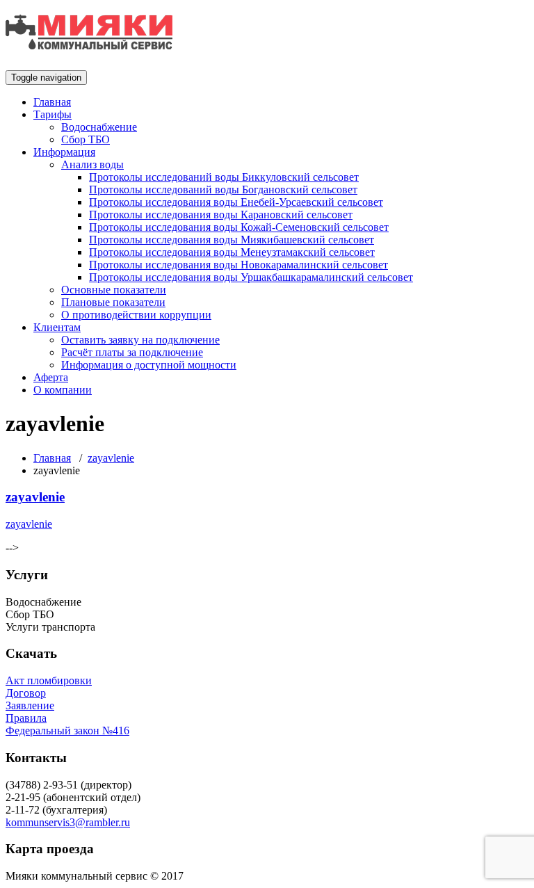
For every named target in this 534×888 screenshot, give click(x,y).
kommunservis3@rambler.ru (68, 822)
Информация (64, 152)
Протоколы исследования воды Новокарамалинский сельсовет (238, 265)
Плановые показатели (113, 302)
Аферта (50, 377)
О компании (62, 390)
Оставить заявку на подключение (140, 340)
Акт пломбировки (49, 680)
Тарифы (52, 114)
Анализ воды (92, 164)
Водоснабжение (99, 127)
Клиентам (57, 327)
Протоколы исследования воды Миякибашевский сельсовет (231, 239)
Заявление (30, 705)
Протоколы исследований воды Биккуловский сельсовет (224, 177)
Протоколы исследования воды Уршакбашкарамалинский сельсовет (251, 277)
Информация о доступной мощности (148, 365)
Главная (52, 102)
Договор (26, 693)
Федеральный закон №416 (67, 730)
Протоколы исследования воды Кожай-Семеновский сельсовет (239, 227)
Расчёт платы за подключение (132, 352)
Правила (26, 718)
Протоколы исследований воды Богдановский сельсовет (223, 189)
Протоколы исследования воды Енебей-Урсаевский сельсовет (236, 202)
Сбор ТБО (85, 139)
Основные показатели (113, 290)
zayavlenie (111, 458)
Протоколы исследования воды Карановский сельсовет (221, 214)
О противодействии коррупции (136, 315)
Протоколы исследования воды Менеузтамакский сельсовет (232, 252)
